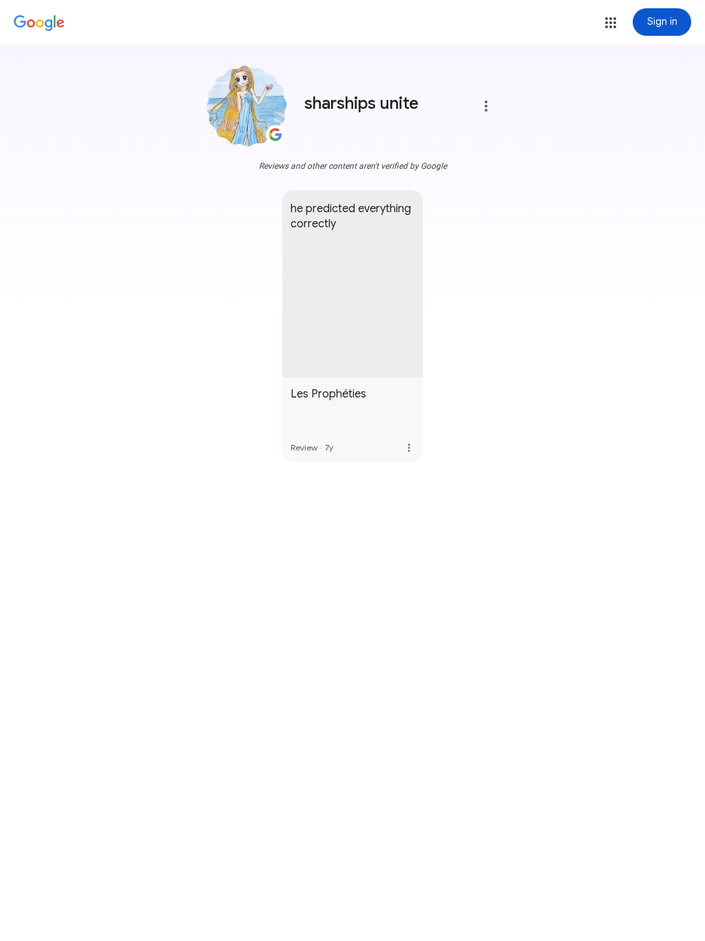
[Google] (39, 23)
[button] (610, 23)
